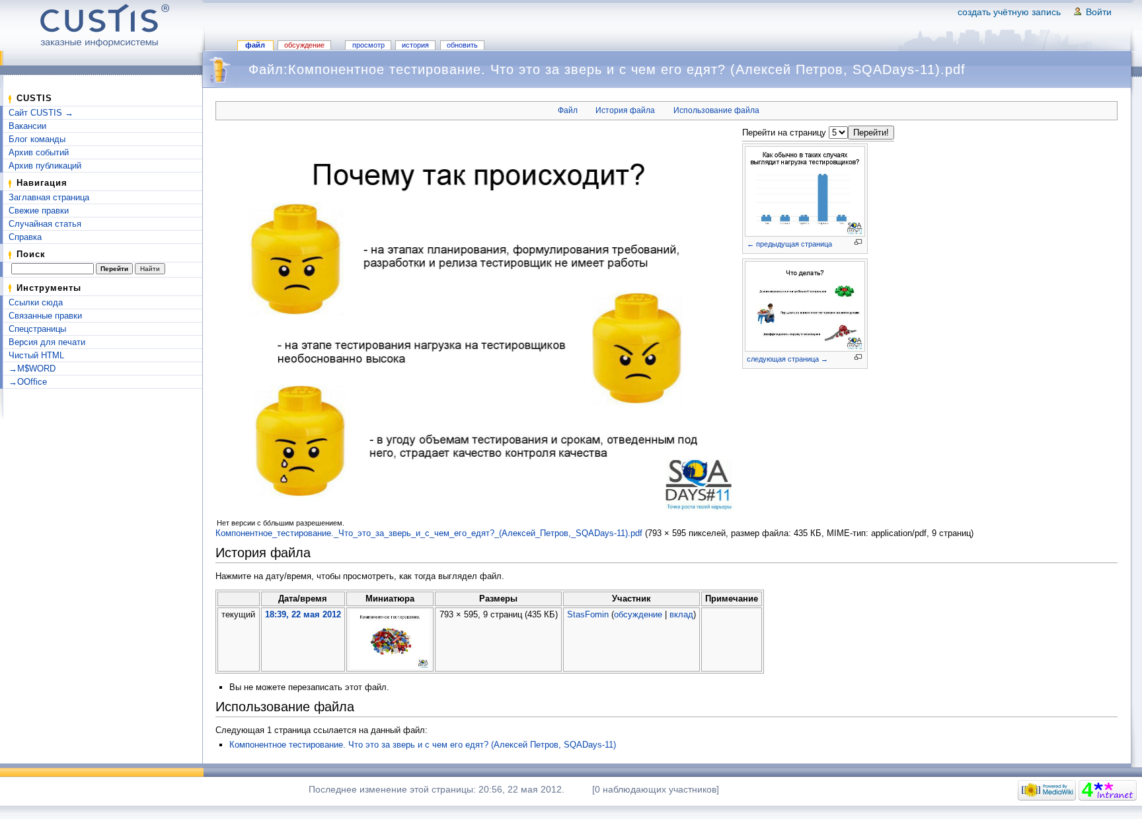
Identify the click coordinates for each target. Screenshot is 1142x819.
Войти (1099, 12)
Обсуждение (304, 45)
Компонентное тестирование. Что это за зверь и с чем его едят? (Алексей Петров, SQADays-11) (422, 745)
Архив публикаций (45, 166)
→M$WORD (32, 368)
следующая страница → (787, 359)
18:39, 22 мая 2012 (303, 614)
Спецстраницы (37, 329)
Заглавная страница (49, 197)
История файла (625, 110)
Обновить (462, 45)
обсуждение (638, 614)
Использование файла (716, 110)
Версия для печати (47, 342)
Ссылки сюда (36, 302)
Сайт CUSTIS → (41, 113)
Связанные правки (45, 316)
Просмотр (368, 45)
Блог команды (37, 139)
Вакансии (27, 126)
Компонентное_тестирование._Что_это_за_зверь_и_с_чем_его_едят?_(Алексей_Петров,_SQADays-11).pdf (428, 533)
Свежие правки (39, 210)
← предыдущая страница (789, 244)
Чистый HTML (36, 355)
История (415, 45)
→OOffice (28, 382)
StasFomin (588, 614)
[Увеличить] (858, 242)
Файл (255, 45)
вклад (681, 614)
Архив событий (39, 152)
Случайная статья (45, 224)
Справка (25, 237)
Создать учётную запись (1009, 12)
